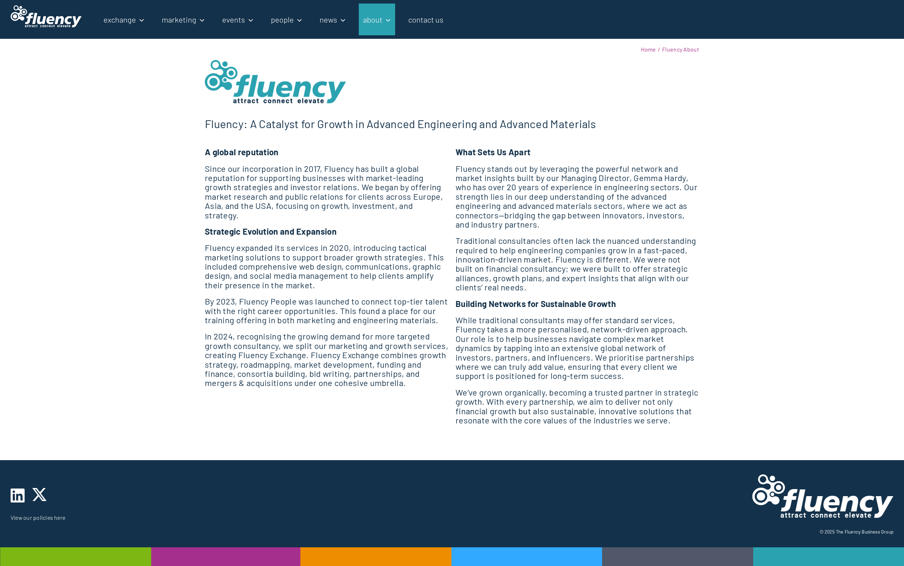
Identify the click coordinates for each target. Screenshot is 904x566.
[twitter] (39, 494)
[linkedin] (17, 496)
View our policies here (38, 517)
